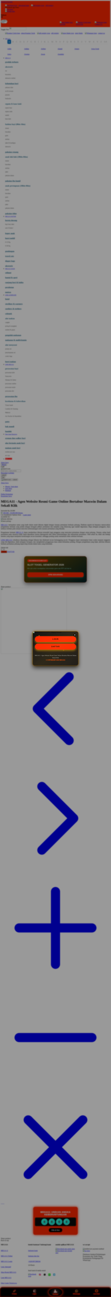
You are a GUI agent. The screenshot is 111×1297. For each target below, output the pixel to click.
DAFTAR (55, 646)
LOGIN (55, 639)
